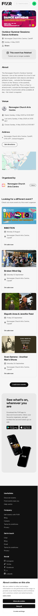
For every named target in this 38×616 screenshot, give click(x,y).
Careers (7, 521)
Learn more (7, 595)
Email (6, 544)
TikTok (8, 564)
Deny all (19, 606)
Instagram (10, 561)
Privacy (6, 527)
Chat (5, 538)
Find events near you (11, 501)
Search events (23, 4)
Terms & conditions (11, 524)
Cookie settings (19, 611)
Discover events (10, 498)
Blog (5, 518)
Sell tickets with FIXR (12, 515)
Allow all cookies (19, 601)
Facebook (10, 567)
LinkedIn (9, 574)
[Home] (7, 4)
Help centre (8, 504)
